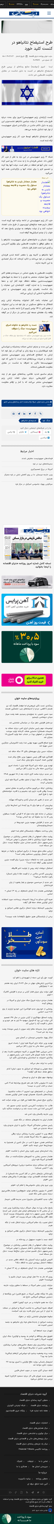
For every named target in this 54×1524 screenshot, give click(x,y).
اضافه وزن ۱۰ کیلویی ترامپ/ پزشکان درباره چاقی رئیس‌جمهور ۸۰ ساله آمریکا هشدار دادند (31, 1135)
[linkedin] (24, 413)
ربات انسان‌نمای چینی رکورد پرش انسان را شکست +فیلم (29, 1151)
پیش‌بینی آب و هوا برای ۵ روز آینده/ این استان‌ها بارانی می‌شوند (28, 807)
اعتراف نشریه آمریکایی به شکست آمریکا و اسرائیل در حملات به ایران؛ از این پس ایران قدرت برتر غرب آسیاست (27, 1310)
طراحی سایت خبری (41, 1510)
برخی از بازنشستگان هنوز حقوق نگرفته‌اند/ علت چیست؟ (28, 916)
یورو (19, 4)
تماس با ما (43, 1461)
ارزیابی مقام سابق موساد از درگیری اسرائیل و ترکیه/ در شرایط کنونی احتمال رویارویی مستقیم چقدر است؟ (27, 853)
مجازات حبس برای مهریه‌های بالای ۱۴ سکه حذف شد (30, 751)
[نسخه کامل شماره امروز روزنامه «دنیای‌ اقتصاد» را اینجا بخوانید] (27, 542)
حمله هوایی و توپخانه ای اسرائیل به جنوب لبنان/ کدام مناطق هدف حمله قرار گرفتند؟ (29, 1070)
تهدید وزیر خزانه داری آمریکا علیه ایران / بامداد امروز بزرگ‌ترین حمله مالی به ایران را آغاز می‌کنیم (30, 767)
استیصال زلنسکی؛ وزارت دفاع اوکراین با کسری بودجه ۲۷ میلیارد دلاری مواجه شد (29, 1363)
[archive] (10, 1492)
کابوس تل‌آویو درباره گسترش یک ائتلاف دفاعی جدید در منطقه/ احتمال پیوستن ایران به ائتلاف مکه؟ (29, 1261)
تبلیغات (30, 1461)
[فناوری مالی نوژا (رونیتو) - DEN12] (27, 943)
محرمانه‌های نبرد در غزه (42, 463)
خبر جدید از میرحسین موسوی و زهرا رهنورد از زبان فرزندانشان (30, 884)
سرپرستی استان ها (40, 1466)
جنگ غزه (46, 420)
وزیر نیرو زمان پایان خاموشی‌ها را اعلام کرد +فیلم (31, 1185)
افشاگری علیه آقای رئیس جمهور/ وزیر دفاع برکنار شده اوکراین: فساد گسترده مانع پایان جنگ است (30, 759)
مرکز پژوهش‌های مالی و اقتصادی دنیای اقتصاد (28, 1438)
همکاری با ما (21, 1466)
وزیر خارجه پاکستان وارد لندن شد (38, 1114)
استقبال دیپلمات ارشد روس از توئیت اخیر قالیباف (31, 868)
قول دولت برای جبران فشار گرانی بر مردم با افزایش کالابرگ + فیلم (27, 993)
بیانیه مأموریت (24, 1478)
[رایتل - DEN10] (27, 680)
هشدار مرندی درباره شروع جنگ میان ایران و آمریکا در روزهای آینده (29, 1002)
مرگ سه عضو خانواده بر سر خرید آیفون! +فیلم (32, 1302)
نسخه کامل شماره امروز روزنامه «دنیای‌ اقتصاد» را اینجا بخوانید (27, 565)
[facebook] (35, 413)
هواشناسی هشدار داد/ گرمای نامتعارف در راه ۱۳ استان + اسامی (28, 892)
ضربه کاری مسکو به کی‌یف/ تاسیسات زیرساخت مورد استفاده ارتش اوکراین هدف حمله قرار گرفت (27, 901)
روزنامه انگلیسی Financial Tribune (33, 1449)
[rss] (27, 1492)
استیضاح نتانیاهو (28, 420)
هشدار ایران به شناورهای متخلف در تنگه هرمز (33, 1119)
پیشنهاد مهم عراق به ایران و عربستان (37, 1077)
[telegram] (18, 413)
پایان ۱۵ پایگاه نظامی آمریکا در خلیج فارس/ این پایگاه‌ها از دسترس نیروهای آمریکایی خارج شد (27, 1295)
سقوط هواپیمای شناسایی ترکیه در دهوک (35, 1316)
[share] (21, 1492)
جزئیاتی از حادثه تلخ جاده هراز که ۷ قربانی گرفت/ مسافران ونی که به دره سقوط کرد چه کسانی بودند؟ (27, 815)
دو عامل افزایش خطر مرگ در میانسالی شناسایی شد (30, 722)
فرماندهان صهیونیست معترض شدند (37, 458)
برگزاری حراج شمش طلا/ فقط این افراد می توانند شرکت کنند (27, 1100)
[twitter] (29, 413)
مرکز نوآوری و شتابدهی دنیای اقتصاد (32, 1433)
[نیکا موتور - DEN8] (27, 582)
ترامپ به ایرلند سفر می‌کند (41, 1063)
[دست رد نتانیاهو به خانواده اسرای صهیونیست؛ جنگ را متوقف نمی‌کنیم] (44, 327)
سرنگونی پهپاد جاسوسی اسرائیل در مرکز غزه (33, 484)
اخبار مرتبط (27, 451)
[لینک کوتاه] (40, 413)
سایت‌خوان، (40, 402)
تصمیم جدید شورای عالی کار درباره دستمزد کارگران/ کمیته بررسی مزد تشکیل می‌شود (28, 1378)
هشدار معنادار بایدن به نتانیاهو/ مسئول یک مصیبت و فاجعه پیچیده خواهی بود (20, 185)
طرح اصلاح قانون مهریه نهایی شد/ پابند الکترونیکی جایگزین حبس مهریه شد (27, 744)
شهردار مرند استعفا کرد (42, 1330)
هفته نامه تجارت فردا (39, 1410)
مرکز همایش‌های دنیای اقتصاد (35, 1428)
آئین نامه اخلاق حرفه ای (37, 1484)
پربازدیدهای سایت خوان (27, 698)
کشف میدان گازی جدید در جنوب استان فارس (33, 1370)
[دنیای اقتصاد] (24, 13)
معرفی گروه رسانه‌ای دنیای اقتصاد (33, 1400)
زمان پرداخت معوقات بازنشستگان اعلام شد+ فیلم (31, 831)
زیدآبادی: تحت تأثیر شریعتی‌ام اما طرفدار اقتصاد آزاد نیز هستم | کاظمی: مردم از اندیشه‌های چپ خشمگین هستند (28, 707)
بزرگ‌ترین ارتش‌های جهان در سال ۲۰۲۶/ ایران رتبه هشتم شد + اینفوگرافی (28, 985)
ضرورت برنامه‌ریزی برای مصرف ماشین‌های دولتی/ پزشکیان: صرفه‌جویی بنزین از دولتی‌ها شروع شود (27, 1346)
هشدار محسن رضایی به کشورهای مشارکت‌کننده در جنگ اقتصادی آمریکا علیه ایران (28, 1158)
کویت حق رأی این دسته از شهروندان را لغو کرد (32, 977)
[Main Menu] (49, 13)
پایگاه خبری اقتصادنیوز (15, 1410)
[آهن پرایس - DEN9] (27, 610)
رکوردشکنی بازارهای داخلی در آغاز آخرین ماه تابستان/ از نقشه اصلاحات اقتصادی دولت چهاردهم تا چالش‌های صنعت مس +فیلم (27, 1176)
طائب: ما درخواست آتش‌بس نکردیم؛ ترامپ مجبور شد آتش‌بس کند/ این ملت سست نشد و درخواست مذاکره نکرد (27, 1107)
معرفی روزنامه (42, 1478)
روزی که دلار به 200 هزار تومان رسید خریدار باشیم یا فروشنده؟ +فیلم (30, 1278)
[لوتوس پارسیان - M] (27, 1519)
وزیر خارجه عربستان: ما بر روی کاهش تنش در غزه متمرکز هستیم (28, 476)
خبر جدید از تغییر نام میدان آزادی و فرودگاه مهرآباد (30, 799)
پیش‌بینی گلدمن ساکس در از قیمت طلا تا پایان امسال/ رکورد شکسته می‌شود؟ (29, 875)
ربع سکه (46, 4)
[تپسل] (3, 147)
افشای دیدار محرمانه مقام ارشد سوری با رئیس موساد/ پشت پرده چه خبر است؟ (27, 1031)
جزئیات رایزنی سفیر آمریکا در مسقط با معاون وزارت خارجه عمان (28, 1287)
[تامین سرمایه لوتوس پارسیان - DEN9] (27, 647)
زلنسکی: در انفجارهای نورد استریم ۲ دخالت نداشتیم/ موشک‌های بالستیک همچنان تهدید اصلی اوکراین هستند (28, 1093)
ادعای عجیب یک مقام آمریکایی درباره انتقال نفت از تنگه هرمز (28, 1224)
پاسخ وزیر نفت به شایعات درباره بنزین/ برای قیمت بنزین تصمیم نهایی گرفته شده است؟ (28, 861)
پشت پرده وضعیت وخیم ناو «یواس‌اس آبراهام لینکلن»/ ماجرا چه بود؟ (28, 1355)
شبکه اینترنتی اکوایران (16, 1405)
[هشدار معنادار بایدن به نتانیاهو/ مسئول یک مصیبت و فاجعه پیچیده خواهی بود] (44, 197)
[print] (13, 413)
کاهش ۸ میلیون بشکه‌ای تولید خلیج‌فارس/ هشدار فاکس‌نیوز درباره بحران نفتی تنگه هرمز (27, 1192)
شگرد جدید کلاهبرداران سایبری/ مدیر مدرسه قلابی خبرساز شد (28, 1201)
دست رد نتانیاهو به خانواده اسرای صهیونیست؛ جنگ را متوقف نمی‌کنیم (21, 328)
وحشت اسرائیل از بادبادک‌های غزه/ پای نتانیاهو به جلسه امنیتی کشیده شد (28, 1324)
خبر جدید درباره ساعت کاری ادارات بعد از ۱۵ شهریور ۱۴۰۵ (28, 774)
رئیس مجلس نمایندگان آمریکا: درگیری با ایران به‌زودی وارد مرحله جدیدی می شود (27, 1127)
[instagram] (43, 1492)
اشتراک (19, 1461)
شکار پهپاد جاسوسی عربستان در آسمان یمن (34, 1037)
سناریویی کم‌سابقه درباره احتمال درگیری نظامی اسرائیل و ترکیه (28, 910)
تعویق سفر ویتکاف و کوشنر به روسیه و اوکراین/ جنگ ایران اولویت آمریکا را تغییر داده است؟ (27, 1338)
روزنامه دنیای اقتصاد (39, 1405)
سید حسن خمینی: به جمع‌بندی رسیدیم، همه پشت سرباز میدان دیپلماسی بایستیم (28, 716)
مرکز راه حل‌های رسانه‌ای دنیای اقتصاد (32, 1443)
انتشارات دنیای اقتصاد (39, 1422)
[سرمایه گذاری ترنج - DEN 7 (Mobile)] (27, 27)
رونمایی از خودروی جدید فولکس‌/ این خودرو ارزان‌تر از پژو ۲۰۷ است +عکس (27, 1010)
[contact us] (16, 1492)
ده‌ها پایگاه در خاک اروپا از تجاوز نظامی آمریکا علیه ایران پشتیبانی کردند (28, 781)
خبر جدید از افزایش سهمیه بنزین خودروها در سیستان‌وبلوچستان (33, 824)
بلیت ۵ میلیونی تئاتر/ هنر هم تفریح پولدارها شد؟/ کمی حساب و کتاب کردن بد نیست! (28, 1085)
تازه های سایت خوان (27, 970)
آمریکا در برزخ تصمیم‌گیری (41, 469)
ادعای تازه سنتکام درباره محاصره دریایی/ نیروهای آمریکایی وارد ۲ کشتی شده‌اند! (27, 1167)
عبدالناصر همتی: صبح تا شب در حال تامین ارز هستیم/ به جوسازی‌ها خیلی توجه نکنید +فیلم (28, 1144)
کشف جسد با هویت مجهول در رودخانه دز (34, 1239)
